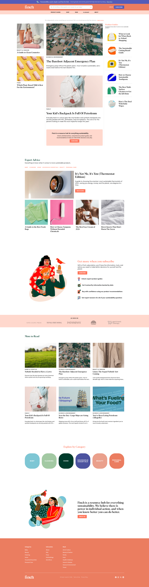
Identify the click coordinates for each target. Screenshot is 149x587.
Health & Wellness (68, 560)
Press (47, 555)
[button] (55, 12)
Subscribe (74, 141)
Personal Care (71, 167)
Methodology (49, 557)
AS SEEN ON (74, 318)
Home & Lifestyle (67, 562)
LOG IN (111, 7)
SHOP (67, 12)
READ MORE (80, 191)
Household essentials (50, 167)
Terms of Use (77, 577)
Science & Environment (69, 565)
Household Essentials (31, 560)
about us (82, 516)
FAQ (47, 552)
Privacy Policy (84, 577)
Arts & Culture (67, 550)
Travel (64, 567)
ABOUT (96, 12)
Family (64, 555)
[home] (29, 7)
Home (39, 167)
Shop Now (109, 2)
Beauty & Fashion (67, 552)
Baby (26, 167)
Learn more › (100, 20)
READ (76, 12)
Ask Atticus (49, 560)
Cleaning (32, 167)
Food (64, 557)
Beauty (62, 167)
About (47, 550)
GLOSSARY (86, 12)
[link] (34, 322)
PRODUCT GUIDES (55, 12)
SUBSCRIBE (119, 7)
